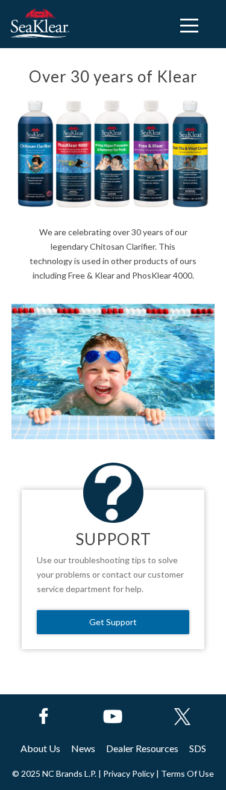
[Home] (39, 24)
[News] (83, 748)
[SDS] (198, 748)
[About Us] (40, 748)
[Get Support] (113, 622)
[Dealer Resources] (142, 748)
